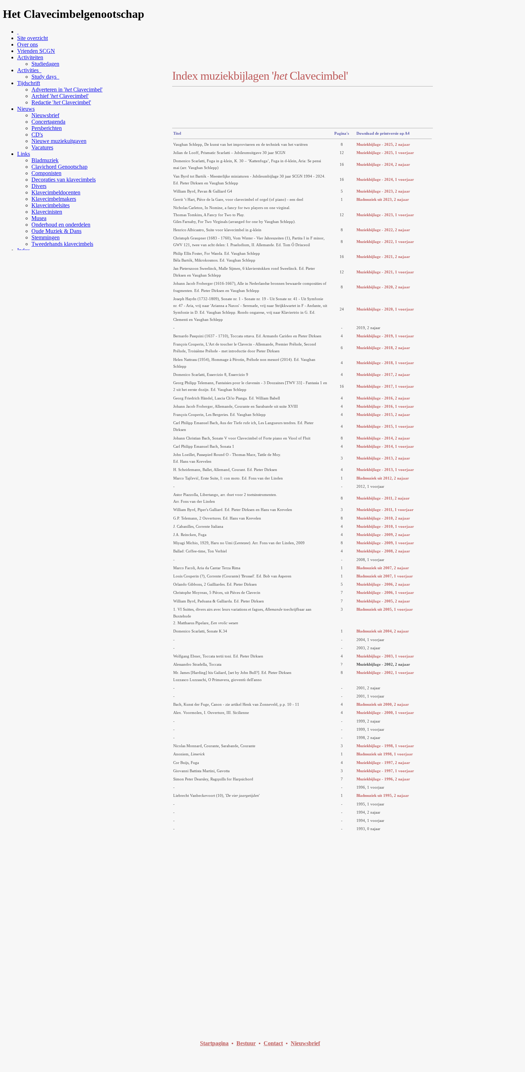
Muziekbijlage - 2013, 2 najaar (383, 458)
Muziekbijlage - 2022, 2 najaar (383, 230)
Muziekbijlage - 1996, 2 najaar (383, 779)
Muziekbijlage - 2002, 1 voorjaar (385, 672)
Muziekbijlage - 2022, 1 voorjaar (385, 241)
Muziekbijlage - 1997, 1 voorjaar (385, 771)
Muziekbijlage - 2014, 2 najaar (383, 438)
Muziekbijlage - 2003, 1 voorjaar (385, 656)
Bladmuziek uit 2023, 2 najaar (382, 199)
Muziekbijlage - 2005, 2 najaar (383, 601)
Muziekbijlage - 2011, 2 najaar (383, 498)
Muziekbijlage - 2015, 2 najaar (383, 414)
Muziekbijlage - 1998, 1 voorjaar (385, 746)
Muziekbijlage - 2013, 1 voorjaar (385, 469)
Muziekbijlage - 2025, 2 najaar (383, 144)
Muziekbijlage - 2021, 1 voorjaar (385, 272)
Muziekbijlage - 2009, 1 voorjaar (385, 543)
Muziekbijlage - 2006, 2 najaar (383, 584)
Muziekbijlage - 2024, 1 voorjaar (385, 179)
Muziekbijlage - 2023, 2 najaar (383, 191)
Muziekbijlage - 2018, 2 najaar (383, 348)
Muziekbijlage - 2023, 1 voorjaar (385, 215)
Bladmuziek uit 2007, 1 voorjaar (384, 576)
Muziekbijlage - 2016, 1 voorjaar (385, 406)
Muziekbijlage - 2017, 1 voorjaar (385, 386)
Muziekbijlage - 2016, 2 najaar (383, 398)
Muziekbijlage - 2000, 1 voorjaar (385, 712)
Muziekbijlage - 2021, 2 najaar (383, 256)
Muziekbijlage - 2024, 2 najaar (383, 164)
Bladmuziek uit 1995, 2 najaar (382, 795)
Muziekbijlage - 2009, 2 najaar (383, 534)
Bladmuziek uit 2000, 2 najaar (382, 704)
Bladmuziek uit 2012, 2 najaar (382, 478)
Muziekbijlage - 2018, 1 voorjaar (385, 363)
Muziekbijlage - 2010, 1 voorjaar (385, 526)
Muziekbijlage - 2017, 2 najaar (383, 374)
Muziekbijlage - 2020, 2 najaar (383, 287)
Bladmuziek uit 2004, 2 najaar (382, 631)
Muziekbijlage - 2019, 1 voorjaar (385, 336)
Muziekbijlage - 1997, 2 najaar (383, 762)
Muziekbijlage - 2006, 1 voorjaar (385, 592)
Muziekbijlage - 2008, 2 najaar (383, 551)
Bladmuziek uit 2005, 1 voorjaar (384, 609)
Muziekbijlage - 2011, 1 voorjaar (385, 509)
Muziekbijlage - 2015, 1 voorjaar (385, 426)
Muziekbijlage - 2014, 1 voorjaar (385, 446)
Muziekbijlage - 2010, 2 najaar (383, 518)
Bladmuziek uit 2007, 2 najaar (382, 568)
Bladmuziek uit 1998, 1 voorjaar (384, 754)
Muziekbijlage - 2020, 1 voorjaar (385, 309)
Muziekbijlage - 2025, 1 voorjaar (385, 152)
